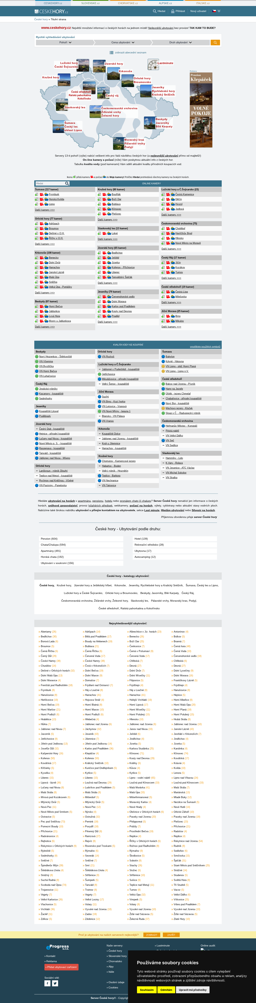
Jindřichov (136, 738)
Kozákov (180, 267)
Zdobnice (92, 919)
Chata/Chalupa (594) (53, 544)
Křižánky (47, 768)
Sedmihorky (45, 398)
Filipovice (136, 680)
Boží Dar (116, 199)
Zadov (90, 914)
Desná (135, 665)
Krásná (179, 763)
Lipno (52, 204)
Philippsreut (137, 821)
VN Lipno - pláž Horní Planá (181, 366)
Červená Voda (94, 656)
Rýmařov (91, 850)
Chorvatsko (115, 961)
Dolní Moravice (50, 680)
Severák (91, 855)
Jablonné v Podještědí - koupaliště (120, 369)
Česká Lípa (181, 291)
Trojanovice (49, 889)
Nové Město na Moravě (188, 243)
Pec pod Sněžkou (52, 821)
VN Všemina (46, 361)
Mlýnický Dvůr (50, 802)
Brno (177, 316)
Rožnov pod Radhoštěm (143, 846)
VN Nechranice (110, 480)
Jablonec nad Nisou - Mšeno (54, 458)
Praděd (115, 316)
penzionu (97, 500)
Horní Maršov (50, 709)
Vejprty (46, 894)
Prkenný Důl (93, 831)
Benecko (53, 257)
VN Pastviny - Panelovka (53, 485)
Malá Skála (181, 787)
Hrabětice (48, 719)
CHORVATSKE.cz (128, 3)
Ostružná (92, 816)
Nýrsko (90, 811)
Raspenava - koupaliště (52, 448)
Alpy (111, 966)
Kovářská (181, 758)
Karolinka (180, 748)
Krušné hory (64, 585)
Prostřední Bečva (141, 831)
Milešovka (180, 296)
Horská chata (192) (52, 556)
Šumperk (91, 880)
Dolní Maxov (93, 675)
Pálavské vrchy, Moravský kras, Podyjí (173, 600)
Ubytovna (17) (143, 550)
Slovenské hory (118, 955)
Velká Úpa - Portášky (60, 286)
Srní (89, 865)
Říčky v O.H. (56, 238)
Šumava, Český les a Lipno (202, 585)
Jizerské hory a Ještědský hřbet (93, 585)
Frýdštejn (135, 685)
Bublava (116, 204)
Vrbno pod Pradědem (186, 904)
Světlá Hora (181, 880)
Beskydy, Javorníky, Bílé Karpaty (159, 592)
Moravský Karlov (140, 802)
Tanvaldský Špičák (122, 277)
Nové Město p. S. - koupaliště (55, 443)
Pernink (91, 821)
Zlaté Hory (181, 919)
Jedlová (179, 209)
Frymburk (54, 194)
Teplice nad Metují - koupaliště (55, 475)
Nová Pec (48, 807)
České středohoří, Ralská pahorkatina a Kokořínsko (129, 608)
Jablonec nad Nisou (53, 729)
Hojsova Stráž (94, 699)
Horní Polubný (139, 714)
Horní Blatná (93, 704)
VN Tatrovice (109, 485)
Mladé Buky (182, 797)
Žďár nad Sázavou (140, 914)
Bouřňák (116, 194)
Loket (115, 233)
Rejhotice (47, 841)
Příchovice (181, 826)
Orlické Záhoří (183, 811)
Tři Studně (181, 885)
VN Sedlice (172, 445)
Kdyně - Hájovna (175, 361)
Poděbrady (45, 416)
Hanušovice (181, 690)
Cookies (113, 987)
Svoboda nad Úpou (53, 885)
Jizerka (116, 262)
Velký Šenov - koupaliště (115, 383)
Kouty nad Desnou (122, 311)
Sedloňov (180, 850)
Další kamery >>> (45, 209)
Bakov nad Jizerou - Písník (180, 383)
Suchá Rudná (49, 880)
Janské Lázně (56, 272)
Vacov (178, 889)
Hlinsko (179, 238)
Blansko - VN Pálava (113, 416)
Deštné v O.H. (56, 233)
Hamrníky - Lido (174, 458)
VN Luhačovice (47, 376)
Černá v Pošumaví (141, 651)
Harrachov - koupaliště (114, 448)
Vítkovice (181, 899)
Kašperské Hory (51, 753)
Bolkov (179, 636)
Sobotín (135, 860)
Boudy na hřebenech (98, 641)
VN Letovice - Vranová (114, 406)
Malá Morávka (139, 787)
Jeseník (91, 734)
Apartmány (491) (51, 550)
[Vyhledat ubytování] (215, 42)
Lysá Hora (54, 316)
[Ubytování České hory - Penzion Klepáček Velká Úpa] (201, 110)
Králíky (134, 763)
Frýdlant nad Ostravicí (98, 685)
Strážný (46, 875)
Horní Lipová (138, 704)
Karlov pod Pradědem (123, 306)
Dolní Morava (119, 301)
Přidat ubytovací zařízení (62, 967)
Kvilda (179, 768)
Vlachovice (48, 904)
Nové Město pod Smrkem (56, 811)
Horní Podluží (49, 714)
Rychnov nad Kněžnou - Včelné (56, 480)
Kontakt (50, 955)
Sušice (134, 880)
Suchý (105, 396)
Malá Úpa (54, 277)
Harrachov (54, 267)
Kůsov (134, 768)
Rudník (179, 846)
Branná (179, 641)
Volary (90, 904)
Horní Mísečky (139, 709)
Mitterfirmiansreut (140, 797)
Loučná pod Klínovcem (144, 782)
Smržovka (181, 855)
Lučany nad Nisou (52, 787)
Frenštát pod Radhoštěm (56, 685)
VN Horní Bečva (48, 371)
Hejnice (179, 695)
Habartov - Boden (111, 466)
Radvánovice (49, 836)
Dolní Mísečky (139, 675)
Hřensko (136, 719)
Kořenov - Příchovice (123, 267)
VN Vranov (108, 421)
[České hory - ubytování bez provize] (51, 11)
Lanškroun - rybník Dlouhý (53, 470)
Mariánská (181, 792)
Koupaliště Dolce (111, 433)
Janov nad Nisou (140, 729)
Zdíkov (46, 919)
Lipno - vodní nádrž (141, 777)
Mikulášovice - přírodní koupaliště (120, 379)
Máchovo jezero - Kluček (179, 408)
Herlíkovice (49, 699)
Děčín (178, 199)
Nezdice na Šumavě (186, 802)
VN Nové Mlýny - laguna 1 (116, 411)
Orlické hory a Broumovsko (121, 592)
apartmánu (84, 500)
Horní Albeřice (183, 699)
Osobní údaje (116, 982)
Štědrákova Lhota (52, 870)
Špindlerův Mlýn (51, 865)
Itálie (111, 971)
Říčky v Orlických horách (144, 841)
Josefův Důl (49, 748)
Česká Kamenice (184, 194)
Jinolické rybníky (48, 388)
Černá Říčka (49, 651)
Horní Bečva (55, 306)
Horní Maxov (94, 709)
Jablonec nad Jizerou (98, 724)
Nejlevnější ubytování (161, 27)
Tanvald (90, 885)
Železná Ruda (139, 919)
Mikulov (179, 321)
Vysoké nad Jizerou (98, 909)
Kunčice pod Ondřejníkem (100, 768)
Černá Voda (182, 651)
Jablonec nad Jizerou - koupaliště (120, 438)
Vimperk (135, 899)
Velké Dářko (182, 894)
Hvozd (178, 204)
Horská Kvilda (56, 199)
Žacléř (46, 914)
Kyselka (46, 772)
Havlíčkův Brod (183, 233)
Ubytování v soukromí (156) (57, 563)
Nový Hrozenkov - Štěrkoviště (55, 356)
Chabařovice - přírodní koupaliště (183, 398)
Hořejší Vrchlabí (140, 699)
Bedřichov (117, 252)
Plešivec (116, 213)
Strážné (180, 870)
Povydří (91, 826)
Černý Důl (48, 656)
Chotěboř (180, 228)
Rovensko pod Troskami (99, 846)
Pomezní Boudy (51, 826)
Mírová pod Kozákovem (55, 797)
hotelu (108, 500)
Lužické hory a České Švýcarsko (83, 592)
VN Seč (170, 440)
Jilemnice (91, 738)
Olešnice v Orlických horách (146, 811)
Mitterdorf (91, 797)
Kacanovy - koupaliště (51, 393)
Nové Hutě (181, 807)
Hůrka (45, 724)
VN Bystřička (46, 366)
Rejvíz (90, 841)
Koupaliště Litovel (48, 411)
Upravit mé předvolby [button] (193, 989)
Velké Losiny (94, 899)
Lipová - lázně (50, 782)
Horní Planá (182, 709)
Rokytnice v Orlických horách (58, 846)
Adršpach (54, 223)
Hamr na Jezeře (174, 388)
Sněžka (53, 282)
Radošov (180, 831)
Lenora (179, 772)
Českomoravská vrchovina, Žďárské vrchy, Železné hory (94, 600)
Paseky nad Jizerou (142, 816)
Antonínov (181, 631)
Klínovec (116, 209)
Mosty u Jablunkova (60, 321)
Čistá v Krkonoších (97, 665)
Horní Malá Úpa (184, 704)
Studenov (180, 875)
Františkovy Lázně (185, 680)
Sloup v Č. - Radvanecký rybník (183, 413)
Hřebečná (91, 719)
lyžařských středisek (100, 505)
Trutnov (90, 889)
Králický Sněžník (96, 763)
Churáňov (48, 665)
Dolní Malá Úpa (51, 675)
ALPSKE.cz (165, 3)
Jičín (178, 262)
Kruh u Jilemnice (111, 443)
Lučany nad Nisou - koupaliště (55, 438)
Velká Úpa (137, 894)
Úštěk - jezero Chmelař (178, 393)
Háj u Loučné (93, 690)
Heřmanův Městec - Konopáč (181, 425)
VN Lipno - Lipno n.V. (177, 371)
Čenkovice (136, 646)
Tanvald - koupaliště (50, 453)
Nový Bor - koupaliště (177, 403)
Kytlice (90, 772)
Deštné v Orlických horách (57, 670)
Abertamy (48, 631)
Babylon (170, 356)
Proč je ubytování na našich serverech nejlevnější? (109, 934)
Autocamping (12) (145, 556)
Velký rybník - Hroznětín (115, 470)
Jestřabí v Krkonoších (187, 734)
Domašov (91, 680)
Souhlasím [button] (147, 989)
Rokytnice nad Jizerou (188, 841)
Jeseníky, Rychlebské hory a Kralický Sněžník (156, 585)
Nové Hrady (137, 807)
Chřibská (135, 660)
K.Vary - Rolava (174, 463)
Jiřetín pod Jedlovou (54, 743)
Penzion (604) (49, 538)
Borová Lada (49, 641)
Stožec (134, 870)
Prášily (134, 826)
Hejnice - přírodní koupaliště (54, 433)
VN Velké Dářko (174, 435)
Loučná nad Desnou (98, 782)
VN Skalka (171, 477)
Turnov (179, 272)
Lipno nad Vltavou (185, 777)
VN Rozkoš (108, 356)
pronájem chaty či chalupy (135, 500)
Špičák (179, 860)
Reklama (51, 961)
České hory (41, 19)
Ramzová (92, 836)
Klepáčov (91, 753)
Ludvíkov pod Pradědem (99, 787)
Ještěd (115, 257)
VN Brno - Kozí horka (113, 401)
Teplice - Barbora (111, 475)
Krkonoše (120, 585)
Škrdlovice (136, 855)
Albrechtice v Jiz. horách (145, 631)
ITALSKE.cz (203, 3)
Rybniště (47, 850)
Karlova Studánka (141, 748)
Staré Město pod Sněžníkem (191, 865)
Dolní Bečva (94, 670)
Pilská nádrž (172, 430)
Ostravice (47, 816)
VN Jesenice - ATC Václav (180, 467)
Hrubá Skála (182, 719)
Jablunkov (54, 311)
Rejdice (134, 836)
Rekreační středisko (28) (149, 544)
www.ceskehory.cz (56, 27)
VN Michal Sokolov (176, 472)
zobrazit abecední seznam (130, 52)
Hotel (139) (141, 538)
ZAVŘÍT (171, 935)
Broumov (54, 228)
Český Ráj (188, 592)
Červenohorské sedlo (123, 296)
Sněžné (46, 860)
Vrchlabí (47, 909)
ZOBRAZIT (151, 935)
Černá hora (182, 646)
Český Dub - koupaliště (51, 428)
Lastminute (163, 945)
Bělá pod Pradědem (98, 636)
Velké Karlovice (51, 899)
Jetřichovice (108, 374)
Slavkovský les (139, 600)
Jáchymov (92, 729)
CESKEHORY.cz (53, 3)
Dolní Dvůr (54, 262)
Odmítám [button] (166, 989)
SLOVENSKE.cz (90, 3)
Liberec (116, 272)
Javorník (47, 734)
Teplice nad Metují (141, 885)
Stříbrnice (91, 875)
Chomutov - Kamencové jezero (118, 461)
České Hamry (50, 660)
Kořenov (47, 758)
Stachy (135, 865)
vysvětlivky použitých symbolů (205, 346)
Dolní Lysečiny (183, 670)
